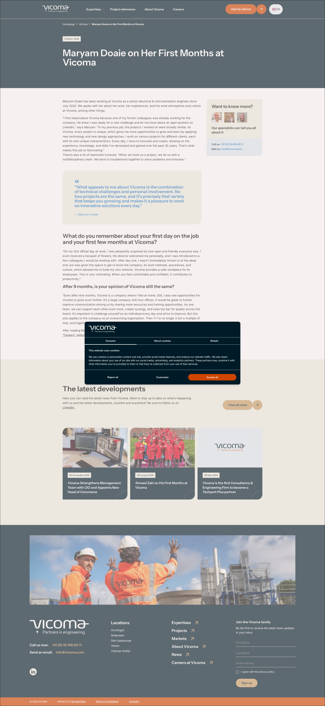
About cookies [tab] (162, 340)
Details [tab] (214, 340)
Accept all (212, 377)
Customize (162, 377)
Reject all (112, 377)
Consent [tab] (110, 340)
